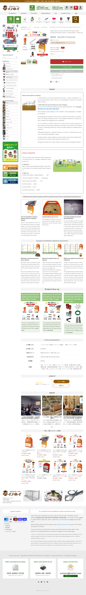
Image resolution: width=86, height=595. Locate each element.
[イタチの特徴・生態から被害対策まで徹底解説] (52, 406)
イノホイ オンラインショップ (44, 590)
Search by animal (17, 22)
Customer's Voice (65, 13)
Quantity (52, 53)
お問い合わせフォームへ (70, 576)
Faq (56, 13)
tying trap (32, 21)
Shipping (52, 51)
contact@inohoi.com (70, 573)
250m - (58, 42)
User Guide (34, 13)
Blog (76, 13)
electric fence (68, 21)
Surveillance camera (61, 22)
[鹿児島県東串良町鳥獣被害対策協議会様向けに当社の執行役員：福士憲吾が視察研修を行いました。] (73, 406)
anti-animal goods (53, 22)
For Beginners (12, 13)
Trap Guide (23, 13)
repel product (37, 27)
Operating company (71, 555)
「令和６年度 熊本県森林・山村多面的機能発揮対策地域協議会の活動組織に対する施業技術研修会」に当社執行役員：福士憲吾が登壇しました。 (31, 418)
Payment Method (45, 13)
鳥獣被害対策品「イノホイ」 (26, 27)
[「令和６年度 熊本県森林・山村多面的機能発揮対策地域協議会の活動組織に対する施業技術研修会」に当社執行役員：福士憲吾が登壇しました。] (31, 406)
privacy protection (57, 555)
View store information (57, 77)
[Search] (16, 57)
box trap (25, 21)
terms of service (14, 555)
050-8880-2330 (15, 573)
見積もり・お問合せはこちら (67, 71)
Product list (10, 21)
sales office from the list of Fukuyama (64, 524)
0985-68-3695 (43, 573)
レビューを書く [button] (61, 381)
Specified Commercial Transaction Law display (35, 555)
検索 (75, 21)
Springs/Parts (39, 21)
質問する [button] (61, 385)
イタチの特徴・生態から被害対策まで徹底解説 (52, 417)
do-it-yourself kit (47, 22)
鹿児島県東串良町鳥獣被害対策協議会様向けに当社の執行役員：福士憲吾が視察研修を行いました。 (73, 418)
